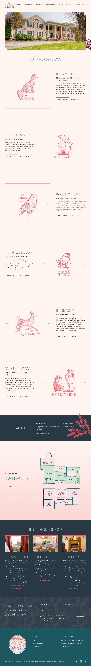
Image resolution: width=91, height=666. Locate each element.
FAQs (34, 640)
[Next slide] (48, 87)
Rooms (19, 4)
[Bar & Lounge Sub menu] (34, 4)
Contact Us (36, 647)
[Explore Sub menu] (64, 4)
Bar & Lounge (29, 4)
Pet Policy (42, 661)
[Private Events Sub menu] (56, 4)
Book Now (81, 5)
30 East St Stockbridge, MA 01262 (73, 640)
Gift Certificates (38, 643)
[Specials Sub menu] (43, 4)
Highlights (75, 99)
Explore (60, 4)
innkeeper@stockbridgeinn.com (72, 643)
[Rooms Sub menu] (23, 4)
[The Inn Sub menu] (72, 4)
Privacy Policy (51, 661)
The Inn (68, 4)
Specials (39, 4)
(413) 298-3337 (66, 647)
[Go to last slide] (7, 87)
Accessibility (61, 661)
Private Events (50, 4)
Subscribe (80, 617)
